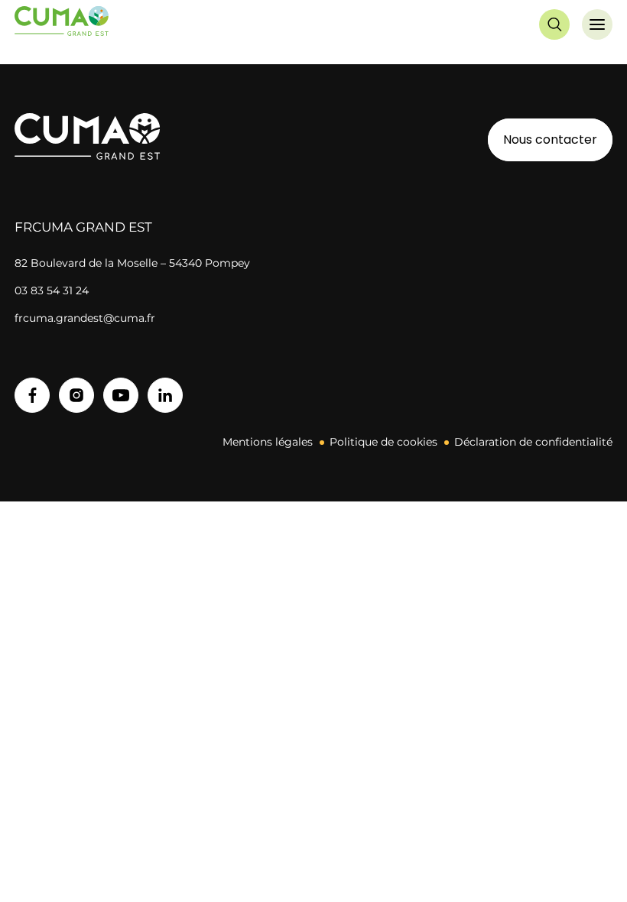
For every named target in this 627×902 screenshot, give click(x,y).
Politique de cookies (383, 442)
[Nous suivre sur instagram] (76, 395)
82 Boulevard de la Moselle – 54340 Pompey (132, 263)
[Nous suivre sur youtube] (120, 395)
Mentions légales (268, 442)
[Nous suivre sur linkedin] (165, 395)
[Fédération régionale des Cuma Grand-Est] (62, 24)
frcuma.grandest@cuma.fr (85, 318)
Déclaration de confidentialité (533, 442)
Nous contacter (550, 139)
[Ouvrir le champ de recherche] (554, 24)
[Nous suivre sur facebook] (32, 395)
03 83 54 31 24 (52, 290)
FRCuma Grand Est (83, 227)
